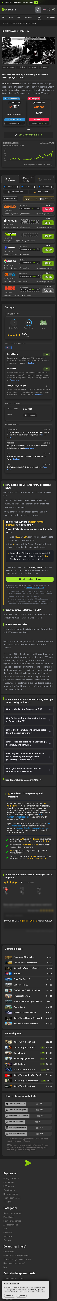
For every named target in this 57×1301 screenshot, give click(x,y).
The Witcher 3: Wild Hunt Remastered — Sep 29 (28, 990)
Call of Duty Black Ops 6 (28, 1086)
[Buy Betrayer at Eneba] (8, 261)
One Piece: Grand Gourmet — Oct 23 (28, 1024)
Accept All (10, 1296)
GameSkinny (12, 354)
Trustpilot (42, 841)
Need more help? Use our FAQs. (22, 780)
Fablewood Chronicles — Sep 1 (28, 957)
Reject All (21, 1296)
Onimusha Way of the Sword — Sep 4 (28, 968)
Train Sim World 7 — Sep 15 (28, 979)
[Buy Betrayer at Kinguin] (8, 220)
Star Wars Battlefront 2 (28, 1069)
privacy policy (35, 1289)
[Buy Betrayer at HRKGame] (8, 288)
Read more (32, 363)
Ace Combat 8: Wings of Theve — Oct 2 (28, 1001)
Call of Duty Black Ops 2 (28, 1042)
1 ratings (25, 336)
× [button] (40, 3)
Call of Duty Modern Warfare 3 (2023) (28, 1075)
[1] (5, 887)
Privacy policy (9, 1299)
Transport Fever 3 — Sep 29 (28, 996)
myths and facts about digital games (31, 828)
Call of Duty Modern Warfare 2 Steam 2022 (28, 1080)
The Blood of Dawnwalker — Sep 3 (28, 962)
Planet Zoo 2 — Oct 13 (28, 1007)
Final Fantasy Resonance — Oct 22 (28, 1012)
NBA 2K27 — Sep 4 (28, 974)
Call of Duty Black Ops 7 (28, 1047)
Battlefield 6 (28, 1053)
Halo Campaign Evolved (28, 1058)
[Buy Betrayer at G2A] (8, 274)
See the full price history (35, 587)
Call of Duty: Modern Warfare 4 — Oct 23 (28, 1018)
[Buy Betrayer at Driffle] (8, 247)
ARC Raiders (28, 1064)
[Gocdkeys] (9, 10)
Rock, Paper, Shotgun (16, 386)
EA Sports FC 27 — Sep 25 (28, 985)
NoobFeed (11, 368)
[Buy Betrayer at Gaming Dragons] (8, 234)
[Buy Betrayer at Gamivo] (8, 206)
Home (4, 23)
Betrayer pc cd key (28, 23)
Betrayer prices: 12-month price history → (39, 165)
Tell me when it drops (31, 579)
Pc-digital (13, 23)
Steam (15, 74)
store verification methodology (25, 816)
